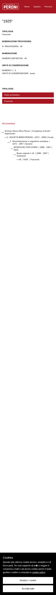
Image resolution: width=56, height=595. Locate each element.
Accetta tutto (28, 588)
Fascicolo (8, 101)
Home (27, 6)
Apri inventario (8, 123)
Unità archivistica (12, 95)
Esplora (37, 6)
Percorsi (48, 6)
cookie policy (38, 572)
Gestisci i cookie (28, 580)
